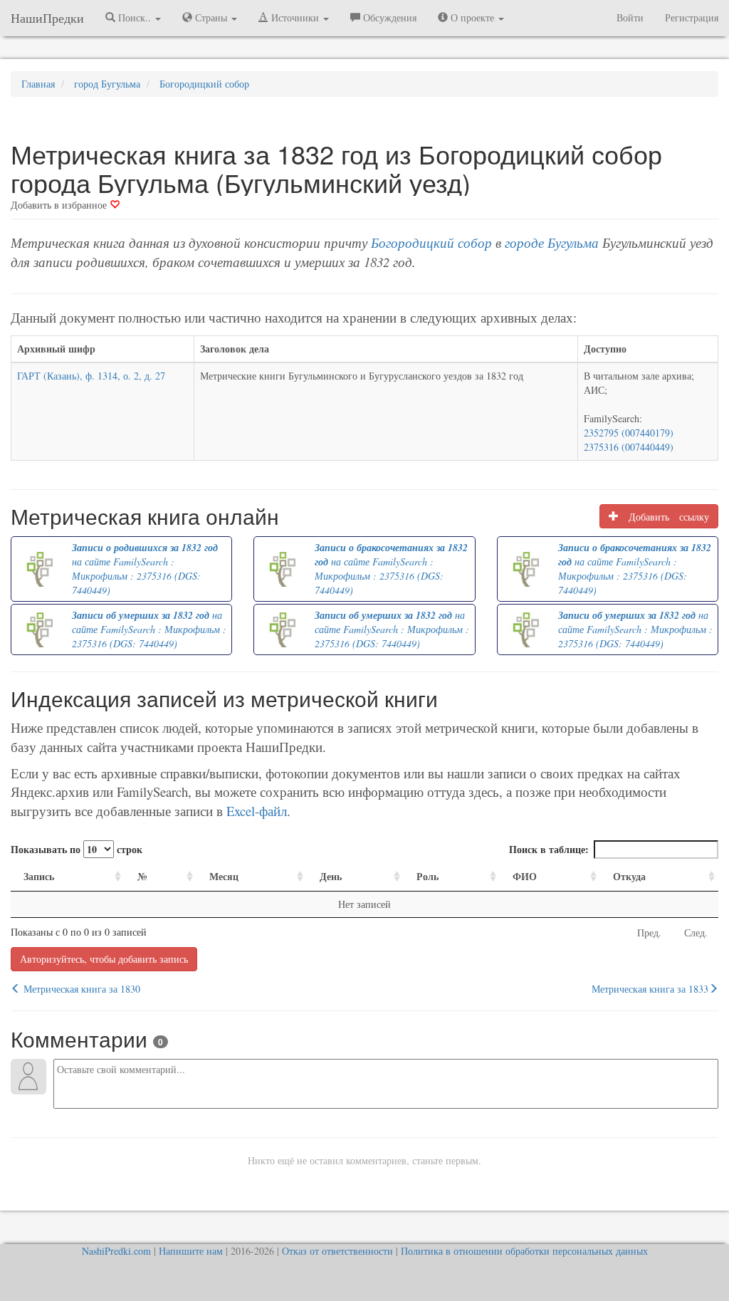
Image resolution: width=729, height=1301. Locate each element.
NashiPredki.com (116, 1251)
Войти (630, 17)
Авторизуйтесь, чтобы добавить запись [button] (104, 959)
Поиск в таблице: (549, 849)
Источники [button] (295, 17)
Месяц (223, 876)
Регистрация (691, 17)
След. (696, 932)
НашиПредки (47, 17)
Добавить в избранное (60, 204)
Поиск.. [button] (134, 17)
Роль (427, 876)
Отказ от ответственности (337, 1251)
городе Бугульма (552, 242)
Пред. (649, 932)
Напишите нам (191, 1251)
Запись (38, 876)
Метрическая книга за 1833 (650, 989)
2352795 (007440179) (628, 432)
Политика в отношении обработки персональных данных (524, 1251)
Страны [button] (211, 17)
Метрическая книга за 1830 (80, 989)
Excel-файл (256, 811)
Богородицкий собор (431, 242)
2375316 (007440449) (628, 447)
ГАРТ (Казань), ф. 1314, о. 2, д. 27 (91, 375)
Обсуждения (388, 17)
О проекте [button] (472, 17)
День (331, 876)
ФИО (525, 876)
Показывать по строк (76, 849)
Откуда (629, 876)
